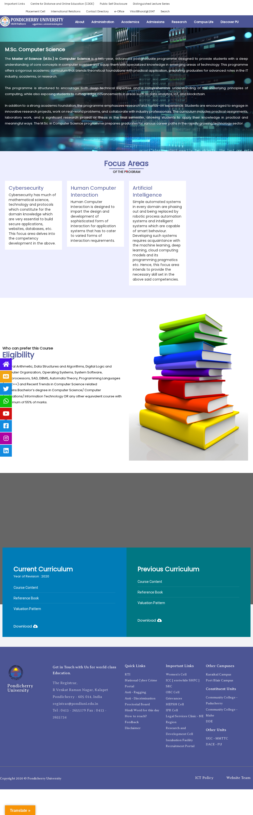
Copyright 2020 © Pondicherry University (30, 778)
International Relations (66, 11)
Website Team (238, 778)
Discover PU (230, 22)
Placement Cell (35, 11)
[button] (26, 620)
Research (179, 22)
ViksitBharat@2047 (142, 11)
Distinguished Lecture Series (151, 4)
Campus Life (203, 22)
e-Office (119, 11)
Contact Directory (97, 11)
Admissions (156, 22)
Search (165, 11)
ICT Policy (204, 778)
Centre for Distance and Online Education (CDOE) (62, 4)
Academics (130, 22)
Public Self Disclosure (113, 4)
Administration (102, 22)
